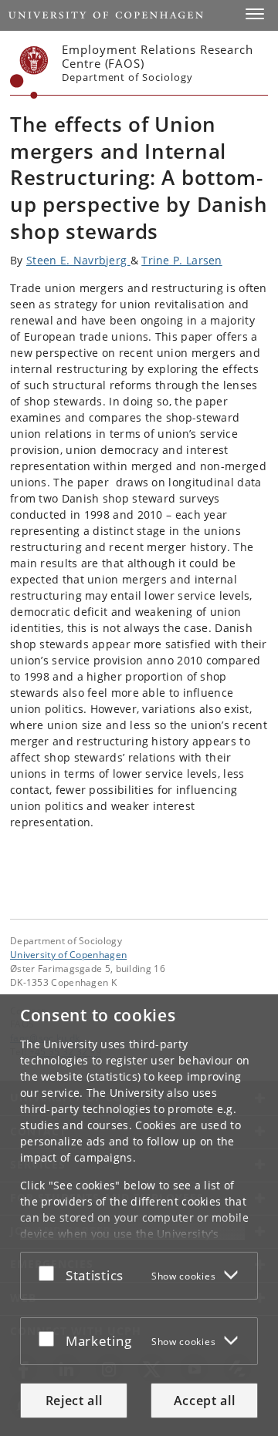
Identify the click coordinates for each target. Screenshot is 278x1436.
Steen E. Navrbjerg (78, 260)
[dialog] (139, 1215)
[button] (254, 14)
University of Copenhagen (68, 954)
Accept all (205, 1400)
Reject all (74, 1400)
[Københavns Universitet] (29, 72)
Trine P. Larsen (181, 260)
